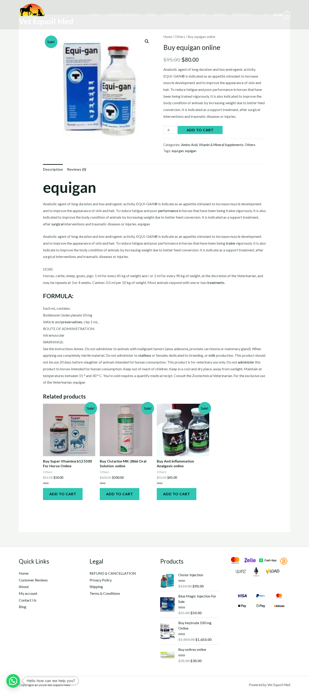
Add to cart (200, 130)
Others (180, 37)
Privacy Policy (101, 580)
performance (168, 210)
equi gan (178, 151)
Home (95, 15)
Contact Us (173, 15)
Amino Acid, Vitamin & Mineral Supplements (212, 145)
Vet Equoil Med (46, 21)
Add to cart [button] (62, 494)
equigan (190, 151)
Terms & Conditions (105, 593)
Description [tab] (53, 169)
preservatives (71, 322)
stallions (144, 355)
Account (198, 15)
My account (28, 593)
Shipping (96, 586)
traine (230, 243)
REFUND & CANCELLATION (113, 573)
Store (151, 15)
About (219, 15)
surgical (57, 224)
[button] (147, 41)
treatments (215, 282)
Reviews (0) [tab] (76, 169)
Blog (22, 606)
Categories (242, 15)
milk (212, 355)
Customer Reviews (122, 15)
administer (246, 362)
